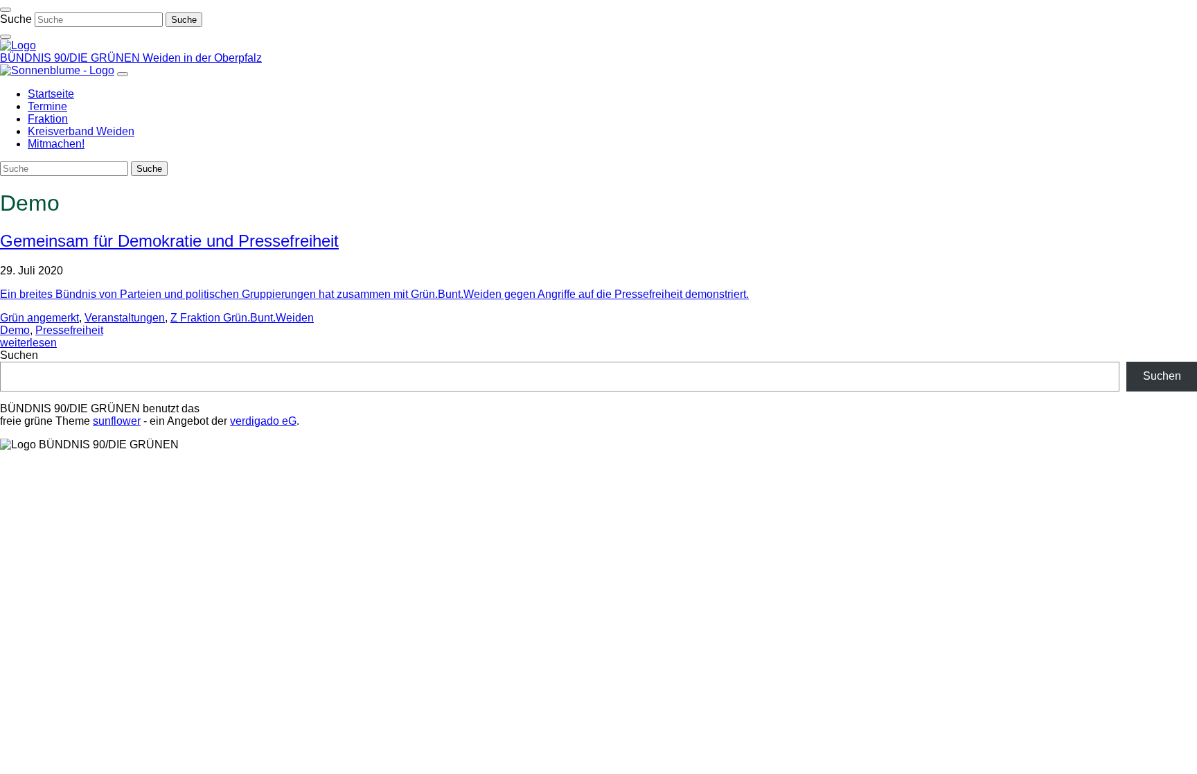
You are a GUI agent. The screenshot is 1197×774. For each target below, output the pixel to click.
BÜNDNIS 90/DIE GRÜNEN (71, 58)
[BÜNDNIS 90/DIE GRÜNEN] (18, 45)
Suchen (19, 355)
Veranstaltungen (125, 318)
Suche (16, 19)
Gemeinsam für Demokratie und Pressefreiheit (169, 240)
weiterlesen (28, 343)
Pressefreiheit (69, 330)
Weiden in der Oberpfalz (202, 58)
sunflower (117, 421)
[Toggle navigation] (5, 10)
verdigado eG (263, 421)
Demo (15, 330)
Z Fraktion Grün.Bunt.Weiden (242, 318)
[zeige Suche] (5, 37)
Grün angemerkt (39, 318)
